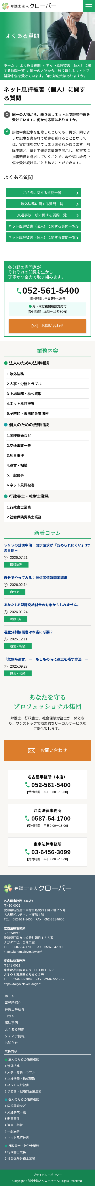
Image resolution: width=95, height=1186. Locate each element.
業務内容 (11, 1051)
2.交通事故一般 (15, 1112)
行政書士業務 (20, 507)
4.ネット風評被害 (17, 1085)
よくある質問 (30, 65)
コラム (10, 1015)
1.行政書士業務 (15, 1152)
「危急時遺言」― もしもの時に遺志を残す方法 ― (46, 659)
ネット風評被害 (22, 403)
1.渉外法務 (12, 1066)
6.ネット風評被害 (17, 1137)
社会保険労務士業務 (26, 516)
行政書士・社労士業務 (23, 1145)
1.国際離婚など (15, 1105)
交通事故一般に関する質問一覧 (42, 214)
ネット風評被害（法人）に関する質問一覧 (42, 226)
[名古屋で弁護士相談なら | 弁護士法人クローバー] (34, 6)
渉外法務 (17, 373)
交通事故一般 (20, 445)
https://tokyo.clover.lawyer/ (22, 983)
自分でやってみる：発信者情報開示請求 (35, 577)
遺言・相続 (18, 465)
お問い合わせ (52, 325)
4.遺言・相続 (14, 1125)
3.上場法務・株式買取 (20, 1078)
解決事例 (11, 1022)
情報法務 (16, 564)
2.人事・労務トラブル (20, 1072)
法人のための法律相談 (23, 1059)
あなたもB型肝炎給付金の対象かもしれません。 (42, 604)
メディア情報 (15, 1036)
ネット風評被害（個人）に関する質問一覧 (42, 237)
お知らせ (11, 1042)
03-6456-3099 (51, 852)
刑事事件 (17, 455)
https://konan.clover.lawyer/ (23, 951)
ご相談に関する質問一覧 (42, 192)
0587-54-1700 (51, 818)
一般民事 (17, 475)
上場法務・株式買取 (26, 393)
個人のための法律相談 (23, 1099)
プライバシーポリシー (47, 1175)
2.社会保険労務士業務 (20, 1158)
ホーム (9, 65)
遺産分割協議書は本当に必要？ (28, 631)
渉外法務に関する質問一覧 (42, 203)
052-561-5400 (50, 290)
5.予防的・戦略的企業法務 (23, 1091)
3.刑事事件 (12, 1118)
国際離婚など (20, 435)
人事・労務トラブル (26, 383)
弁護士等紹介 (15, 1009)
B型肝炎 (15, 619)
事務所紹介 (13, 1002)
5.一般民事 (12, 1131)
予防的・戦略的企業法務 (29, 413)
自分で (14, 591)
